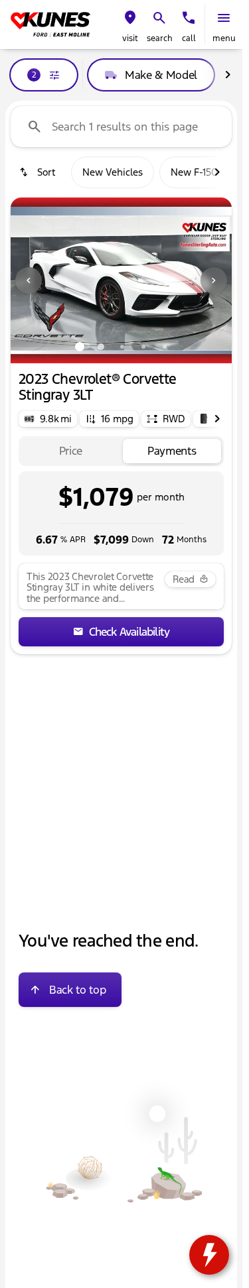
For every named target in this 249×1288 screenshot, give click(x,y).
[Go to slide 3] (122, 347)
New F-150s (196, 172)
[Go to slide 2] (101, 347)
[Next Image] (214, 280)
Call (189, 38)
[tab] (70, 451)
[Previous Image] (28, 280)
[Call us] (188, 18)
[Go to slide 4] (143, 347)
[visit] (130, 18)
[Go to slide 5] (165, 347)
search (160, 38)
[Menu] (223, 18)
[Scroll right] (227, 75)
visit (130, 38)
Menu (224, 38)
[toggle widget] (209, 1255)
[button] (130, 24)
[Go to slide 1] (80, 347)
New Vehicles (112, 172)
